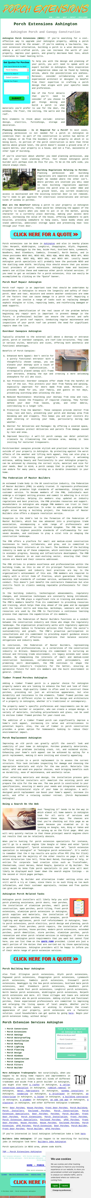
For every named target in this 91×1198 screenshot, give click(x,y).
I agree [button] (55, 1186)
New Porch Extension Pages (19, 1174)
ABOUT (64, 17)
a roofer (34, 1085)
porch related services (41, 935)
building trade (11, 567)
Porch (6, 244)
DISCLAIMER (82, 17)
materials (8, 108)
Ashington (49, 244)
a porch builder (43, 1082)
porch (47, 205)
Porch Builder (70, 1114)
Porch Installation (56, 1117)
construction (50, 483)
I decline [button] (65, 1186)
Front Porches (79, 1117)
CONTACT (73, 17)
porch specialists (25, 261)
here (71, 1013)
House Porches (35, 1108)
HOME (50, 17)
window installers (72, 1091)
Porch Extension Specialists (20, 1120)
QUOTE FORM (47, 941)
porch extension (12, 1016)
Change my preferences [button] (62, 1190)
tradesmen (8, 1082)
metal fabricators (28, 1091)
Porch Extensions (31, 1117)
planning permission (15, 133)
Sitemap (4, 1174)
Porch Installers (13, 1111)
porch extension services (46, 950)
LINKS (57, 17)
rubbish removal (57, 1088)
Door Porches (17, 1108)
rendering (22, 1094)
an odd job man (59, 1100)
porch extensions (39, 267)
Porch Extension (42, 1126)
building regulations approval (69, 185)
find (12, 974)
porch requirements (40, 938)
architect (52, 79)
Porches (55, 1114)
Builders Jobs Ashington (52, 1142)
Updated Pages (36, 1174)
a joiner (39, 1097)
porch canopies (50, 917)
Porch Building (78, 1108)
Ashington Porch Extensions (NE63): (24, 38)
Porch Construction (66, 1111)
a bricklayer (57, 1094)
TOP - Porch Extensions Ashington (22, 1152)
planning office (39, 159)
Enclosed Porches (39, 1111)
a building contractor (75, 1097)
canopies (26, 448)
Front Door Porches (57, 1108)
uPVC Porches (71, 1120)
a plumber (25, 1100)
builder (45, 67)
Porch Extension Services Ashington (33, 1022)
